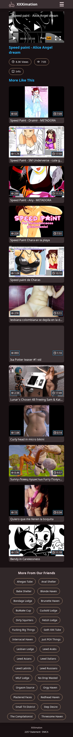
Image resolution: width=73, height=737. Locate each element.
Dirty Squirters (24, 620)
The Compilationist (21, 716)
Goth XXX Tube (52, 629)
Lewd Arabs (50, 649)
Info (18, 71)
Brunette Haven (50, 601)
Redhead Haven (50, 697)
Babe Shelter (24, 591)
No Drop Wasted (48, 678)
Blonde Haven (48, 591)
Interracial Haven (22, 639)
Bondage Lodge (22, 601)
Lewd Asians (24, 658)
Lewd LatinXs (23, 668)
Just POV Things (51, 639)
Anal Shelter (48, 581)
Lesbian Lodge (25, 649)
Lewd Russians (48, 668)
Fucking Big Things (23, 629)
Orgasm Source (25, 687)
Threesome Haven (52, 716)
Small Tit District (25, 706)
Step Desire (51, 706)
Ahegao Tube (25, 581)
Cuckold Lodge (48, 610)
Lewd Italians (48, 658)
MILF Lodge (22, 678)
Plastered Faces (22, 697)
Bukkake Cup (23, 610)
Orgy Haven (50, 687)
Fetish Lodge (49, 620)
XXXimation (27, 4)
